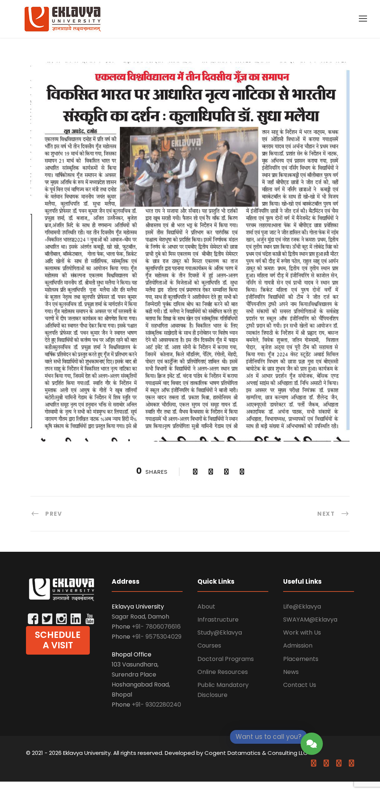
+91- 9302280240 (156, 704)
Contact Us (299, 685)
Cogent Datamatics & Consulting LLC (256, 753)
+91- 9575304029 (156, 636)
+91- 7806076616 (156, 626)
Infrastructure (218, 619)
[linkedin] (326, 763)
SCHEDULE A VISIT (58, 640)
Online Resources (222, 672)
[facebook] (313, 763)
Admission (297, 645)
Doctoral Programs (225, 659)
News (291, 672)
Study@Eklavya (219, 632)
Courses (209, 645)
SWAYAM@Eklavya (310, 619)
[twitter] (338, 763)
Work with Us (302, 632)
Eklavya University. (87, 753)
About (206, 606)
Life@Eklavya (302, 606)
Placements (300, 659)
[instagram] (351, 763)
